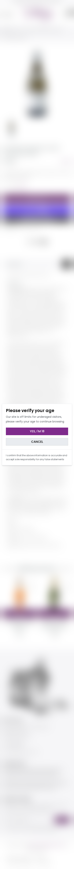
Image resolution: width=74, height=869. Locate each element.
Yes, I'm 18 (37, 431)
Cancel (37, 442)
